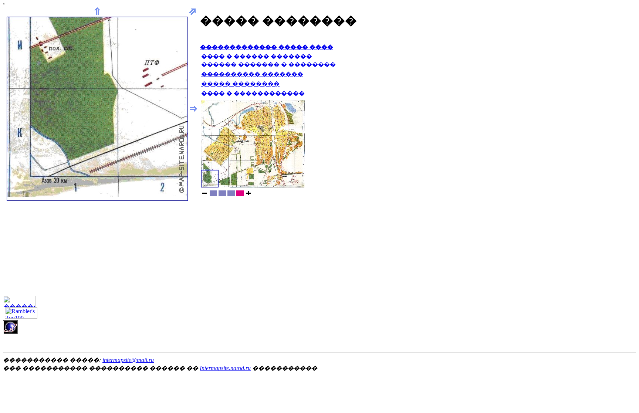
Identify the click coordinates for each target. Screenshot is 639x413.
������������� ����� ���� (266, 47)
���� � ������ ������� (256, 56)
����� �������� (240, 84)
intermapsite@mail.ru (128, 360)
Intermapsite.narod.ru (225, 368)
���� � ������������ (253, 93)
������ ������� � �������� (268, 64)
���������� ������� (252, 74)
